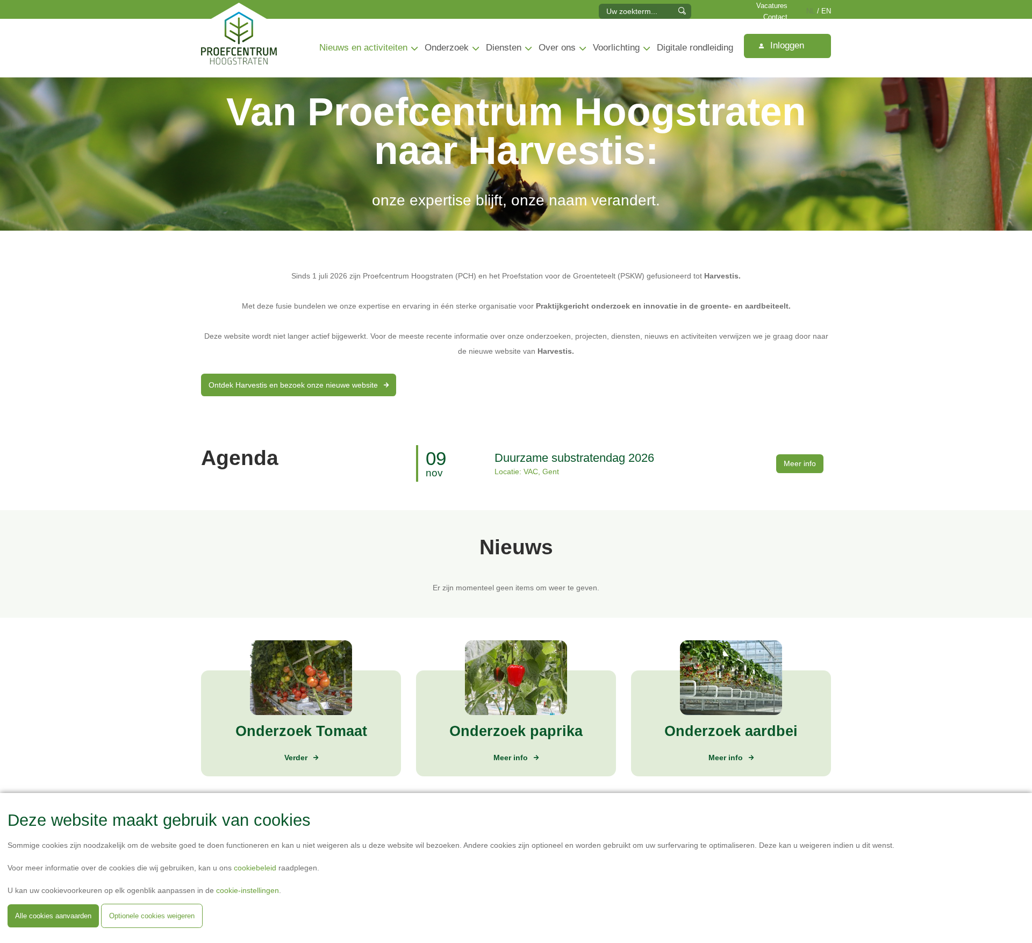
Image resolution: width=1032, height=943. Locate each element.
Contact (775, 17)
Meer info (800, 463)
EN (826, 11)
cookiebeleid (255, 867)
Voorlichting (616, 47)
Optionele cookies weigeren (152, 916)
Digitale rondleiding (695, 47)
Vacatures (771, 6)
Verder (295, 757)
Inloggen (786, 45)
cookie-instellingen (247, 890)
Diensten (503, 47)
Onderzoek (447, 47)
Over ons (557, 47)
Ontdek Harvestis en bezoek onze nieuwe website (294, 385)
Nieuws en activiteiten (363, 47)
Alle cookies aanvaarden (53, 916)
